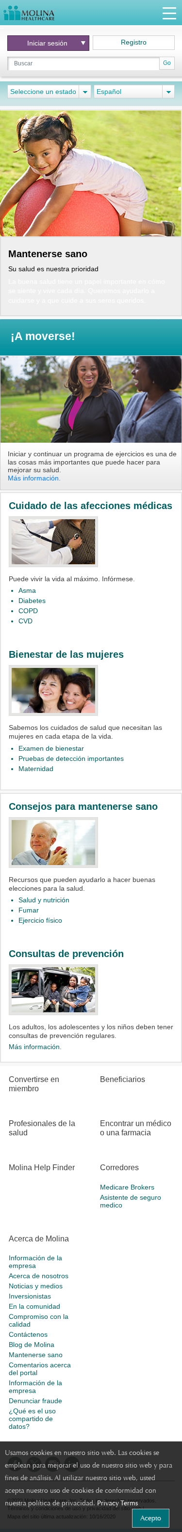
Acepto (150, 1518)
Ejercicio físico (40, 920)
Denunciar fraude (35, 1401)
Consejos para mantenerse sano (83, 806)
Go (167, 63)
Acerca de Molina (39, 1239)
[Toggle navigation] (169, 13)
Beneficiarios (122, 1079)
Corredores (119, 1167)
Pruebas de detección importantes (71, 758)
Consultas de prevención (66, 953)
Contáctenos (28, 1334)
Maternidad (35, 769)
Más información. (34, 478)
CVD (25, 621)
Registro (134, 42)
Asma (27, 590)
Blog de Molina (31, 1344)
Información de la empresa (35, 1261)
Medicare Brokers (127, 1187)
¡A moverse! (43, 336)
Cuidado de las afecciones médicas (90, 505)
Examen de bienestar (51, 748)
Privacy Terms (117, 1503)
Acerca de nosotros (38, 1276)
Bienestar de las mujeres (66, 654)
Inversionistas (30, 1296)
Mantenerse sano (36, 1355)
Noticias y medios (36, 1286)
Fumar (28, 910)
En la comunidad (34, 1306)
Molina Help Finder (42, 1167)
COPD (28, 611)
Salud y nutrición (43, 900)
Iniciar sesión (47, 43)
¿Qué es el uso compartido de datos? (32, 1418)
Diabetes (32, 600)
